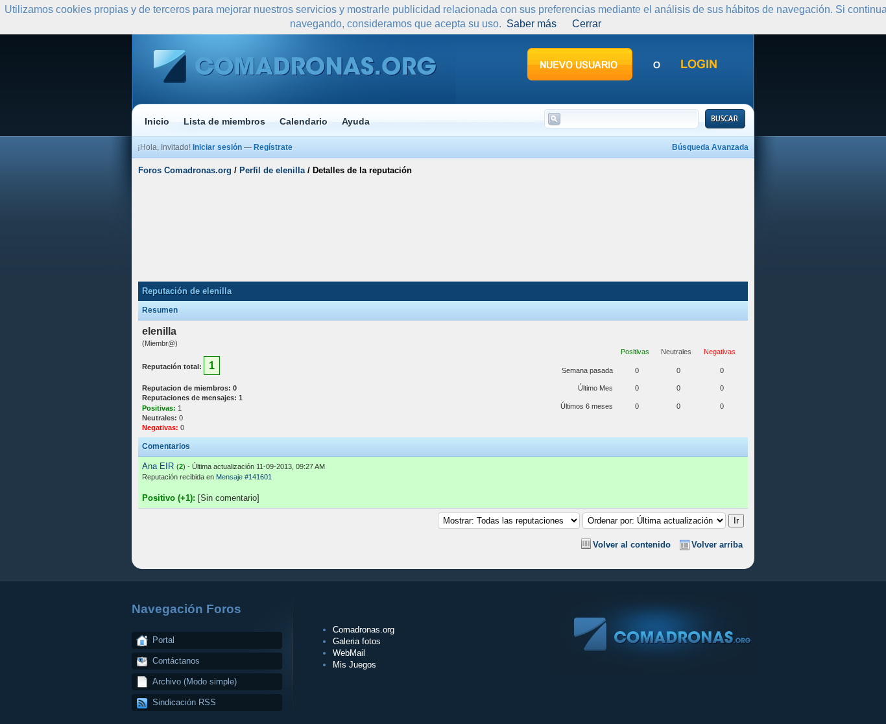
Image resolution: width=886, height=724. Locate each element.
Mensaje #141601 (244, 477)
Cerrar (586, 23)
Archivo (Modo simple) (194, 681)
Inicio (157, 121)
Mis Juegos (354, 665)
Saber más (532, 23)
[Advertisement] (443, 229)
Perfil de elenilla (272, 170)
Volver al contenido (632, 544)
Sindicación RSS (184, 702)
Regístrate (273, 147)
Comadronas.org (363, 629)
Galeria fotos (357, 641)
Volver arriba (717, 544)
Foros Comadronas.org (185, 170)
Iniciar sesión (217, 147)
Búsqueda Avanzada (710, 147)
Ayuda (356, 121)
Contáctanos (176, 661)
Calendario (304, 121)
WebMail (349, 653)
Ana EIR (158, 466)
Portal (163, 640)
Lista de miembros (224, 121)
